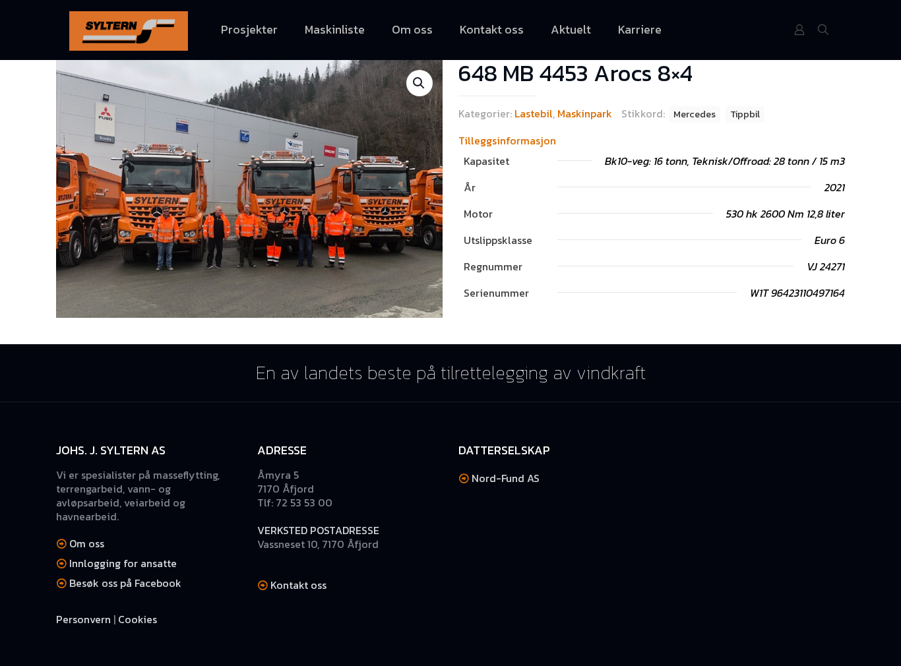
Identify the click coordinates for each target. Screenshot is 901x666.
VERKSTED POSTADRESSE (318, 530)
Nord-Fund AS (506, 478)
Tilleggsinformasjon (507, 140)
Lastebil (533, 113)
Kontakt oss (298, 585)
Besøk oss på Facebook (125, 583)
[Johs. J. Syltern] (128, 29)
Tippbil (745, 114)
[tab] (651, 141)
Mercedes (694, 114)
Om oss (86, 543)
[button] (419, 83)
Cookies (137, 619)
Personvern (83, 619)
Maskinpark (584, 113)
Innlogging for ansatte (123, 563)
